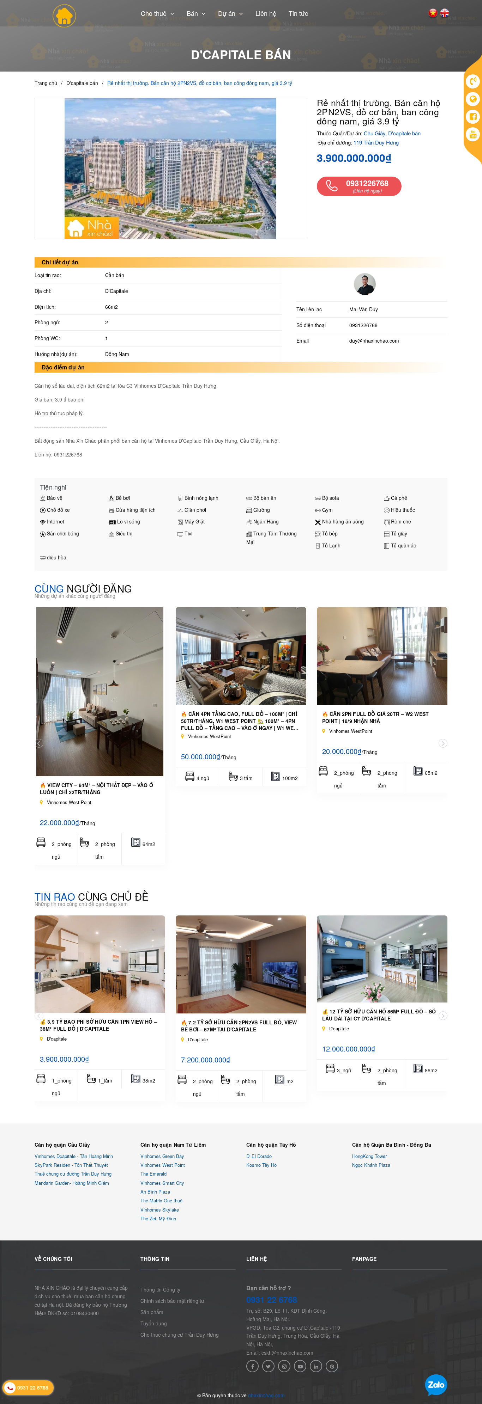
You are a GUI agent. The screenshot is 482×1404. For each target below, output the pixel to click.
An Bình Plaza (155, 1191)
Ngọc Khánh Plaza (371, 1164)
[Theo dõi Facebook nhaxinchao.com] (252, 1366)
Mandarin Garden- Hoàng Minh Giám (72, 1182)
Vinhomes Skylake (159, 1209)
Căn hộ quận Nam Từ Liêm (173, 1144)
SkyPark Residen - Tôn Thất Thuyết (71, 1164)
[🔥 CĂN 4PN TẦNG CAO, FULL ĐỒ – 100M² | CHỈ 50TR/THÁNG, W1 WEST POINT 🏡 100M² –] (241, 656)
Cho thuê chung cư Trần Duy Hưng (179, 1334)
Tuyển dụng (153, 1323)
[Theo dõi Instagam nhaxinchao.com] (284, 1366)
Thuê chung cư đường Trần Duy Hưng (73, 1174)
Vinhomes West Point (162, 1164)
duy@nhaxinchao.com (374, 340)
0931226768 (363, 325)
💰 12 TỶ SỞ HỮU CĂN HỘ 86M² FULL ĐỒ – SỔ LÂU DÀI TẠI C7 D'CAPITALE (379, 1015)
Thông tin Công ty (160, 1289)
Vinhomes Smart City (162, 1182)
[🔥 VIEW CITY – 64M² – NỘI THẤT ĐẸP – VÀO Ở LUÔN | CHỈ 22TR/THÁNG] (100, 691)
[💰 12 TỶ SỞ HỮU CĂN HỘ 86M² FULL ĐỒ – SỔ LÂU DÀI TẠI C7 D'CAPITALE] (382, 959)
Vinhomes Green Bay (162, 1156)
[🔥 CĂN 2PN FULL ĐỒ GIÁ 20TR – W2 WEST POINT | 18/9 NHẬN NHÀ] (382, 656)
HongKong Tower (369, 1156)
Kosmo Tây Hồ (261, 1164)
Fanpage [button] (364, 1258)
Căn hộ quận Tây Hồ (271, 1144)
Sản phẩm (151, 1312)
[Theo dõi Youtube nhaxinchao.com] (300, 1366)
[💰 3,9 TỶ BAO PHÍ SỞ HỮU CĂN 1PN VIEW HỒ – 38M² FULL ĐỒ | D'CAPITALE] (100, 964)
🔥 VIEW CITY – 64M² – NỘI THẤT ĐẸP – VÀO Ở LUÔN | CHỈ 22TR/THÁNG (96, 788)
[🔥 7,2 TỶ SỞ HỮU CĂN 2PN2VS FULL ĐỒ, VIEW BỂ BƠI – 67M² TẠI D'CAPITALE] (241, 964)
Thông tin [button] (155, 1258)
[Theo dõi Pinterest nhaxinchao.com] (332, 1366)
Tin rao (92, 896)
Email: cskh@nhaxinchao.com (279, 1352)
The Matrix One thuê (161, 1200)
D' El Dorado (259, 1156)
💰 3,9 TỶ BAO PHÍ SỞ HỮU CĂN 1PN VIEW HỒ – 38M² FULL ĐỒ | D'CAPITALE (98, 1025)
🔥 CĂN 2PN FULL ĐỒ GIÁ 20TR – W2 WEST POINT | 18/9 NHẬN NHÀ (375, 717)
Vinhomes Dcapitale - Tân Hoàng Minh (74, 1156)
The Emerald (153, 1174)
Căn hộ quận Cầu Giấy (62, 1144)
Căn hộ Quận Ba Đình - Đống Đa (391, 1144)
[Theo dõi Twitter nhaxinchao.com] (268, 1366)
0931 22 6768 (271, 1299)
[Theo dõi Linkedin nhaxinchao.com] (316, 1366)
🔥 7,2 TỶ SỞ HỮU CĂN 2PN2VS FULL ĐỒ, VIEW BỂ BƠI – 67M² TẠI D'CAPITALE (239, 1026)
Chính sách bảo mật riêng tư (172, 1300)
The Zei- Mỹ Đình (158, 1218)
